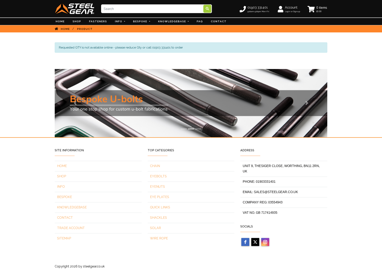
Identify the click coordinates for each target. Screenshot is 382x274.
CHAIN (155, 166)
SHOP (61, 176)
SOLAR (155, 228)
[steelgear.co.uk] (75, 8)
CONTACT (219, 21)
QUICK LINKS (160, 207)
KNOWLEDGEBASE (72, 207)
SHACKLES (158, 218)
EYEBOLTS (158, 176)
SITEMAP (64, 238)
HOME (62, 166)
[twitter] (255, 242)
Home (60, 21)
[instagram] (265, 242)
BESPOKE (140, 21)
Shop (77, 21)
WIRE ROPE (159, 238)
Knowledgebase (172, 21)
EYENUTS (157, 186)
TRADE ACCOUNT (71, 228)
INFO (119, 21)
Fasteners (98, 21)
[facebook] (245, 242)
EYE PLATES (159, 197)
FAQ (200, 21)
